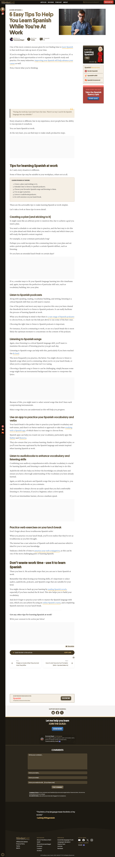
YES (87, 58)
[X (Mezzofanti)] (88, 840)
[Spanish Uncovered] (2, 433)
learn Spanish (67, 47)
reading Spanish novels (57, 589)
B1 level (16, 353)
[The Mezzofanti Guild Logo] (8, 2)
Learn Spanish (15, 10)
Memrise (22, 438)
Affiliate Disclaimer (22, 842)
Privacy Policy (20, 844)
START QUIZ (93, 98)
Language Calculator (64, 842)
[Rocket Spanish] (2, 426)
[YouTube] (79, 840)
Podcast (58, 2)
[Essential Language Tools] (2, 13)
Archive (39, 850)
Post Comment (57, 787)
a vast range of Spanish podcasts (61, 317)
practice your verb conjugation (47, 551)
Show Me (66, 698)
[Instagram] (92, 840)
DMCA (18, 848)
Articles (43, 2)
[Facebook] (57, 712)
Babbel (12, 438)
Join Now (57, 729)
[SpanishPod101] (2, 429)
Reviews (51, 2)
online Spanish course (52, 603)
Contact (39, 848)
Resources (108, 2)
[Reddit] (53, 712)
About (65, 2)
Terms (18, 846)
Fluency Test (61, 844)
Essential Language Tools (65, 840)
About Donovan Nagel (44, 844)
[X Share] (62, 712)
